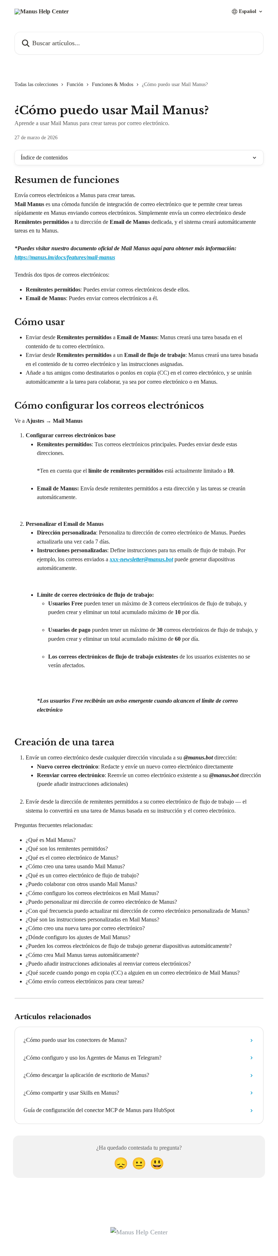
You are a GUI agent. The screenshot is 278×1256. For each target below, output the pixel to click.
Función (75, 84)
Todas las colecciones (36, 84)
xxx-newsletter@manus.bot (141, 559)
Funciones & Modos (112, 84)
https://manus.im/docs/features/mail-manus (64, 257)
